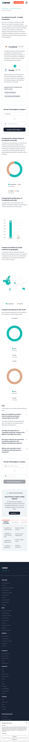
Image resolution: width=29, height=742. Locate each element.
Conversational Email (6, 600)
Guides (3, 671)
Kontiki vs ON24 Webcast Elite (19, 534)
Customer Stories (5, 656)
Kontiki (11, 70)
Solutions (4, 633)
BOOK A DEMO (19, 2)
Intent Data (4, 585)
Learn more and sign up (6, 630)
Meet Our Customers (6, 653)
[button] (10, 92)
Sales (3, 607)
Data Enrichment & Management (8, 587)
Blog (3, 669)
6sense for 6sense (5, 674)
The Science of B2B (5, 691)
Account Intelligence (5, 613)
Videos (3, 683)
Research (3, 679)
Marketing (4, 580)
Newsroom (4, 706)
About (3, 699)
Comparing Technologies (6, 719)
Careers (3, 704)
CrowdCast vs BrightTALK (7, 546)
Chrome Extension (5, 618)
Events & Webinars (5, 688)
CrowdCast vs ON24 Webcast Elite (8, 534)
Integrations (4, 604)
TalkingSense (4, 686)
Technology (4, 645)
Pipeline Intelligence (5, 602)
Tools (3, 681)
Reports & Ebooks (5, 676)
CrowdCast (13, 47)
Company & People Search (7, 610)
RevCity (3, 660)
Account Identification (6, 583)
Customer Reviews (5, 658)
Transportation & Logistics (7, 641)
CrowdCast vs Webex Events (7, 541)
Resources (4, 666)
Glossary (3, 693)
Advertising (4, 597)
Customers (4, 650)
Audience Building (5, 595)
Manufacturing (4, 643)
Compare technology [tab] (6, 522)
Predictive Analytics (5, 590)
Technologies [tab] (14, 522)
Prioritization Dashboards (6, 615)
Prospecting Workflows (6, 625)
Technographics (5, 8)
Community (4, 709)
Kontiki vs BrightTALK (18, 546)
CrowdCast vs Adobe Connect (8, 528)
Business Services (5, 636)
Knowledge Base (5, 663)
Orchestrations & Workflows (7, 592)
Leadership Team (5, 702)
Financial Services (5, 638)
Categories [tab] (24, 522)
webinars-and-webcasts (15, 8)
